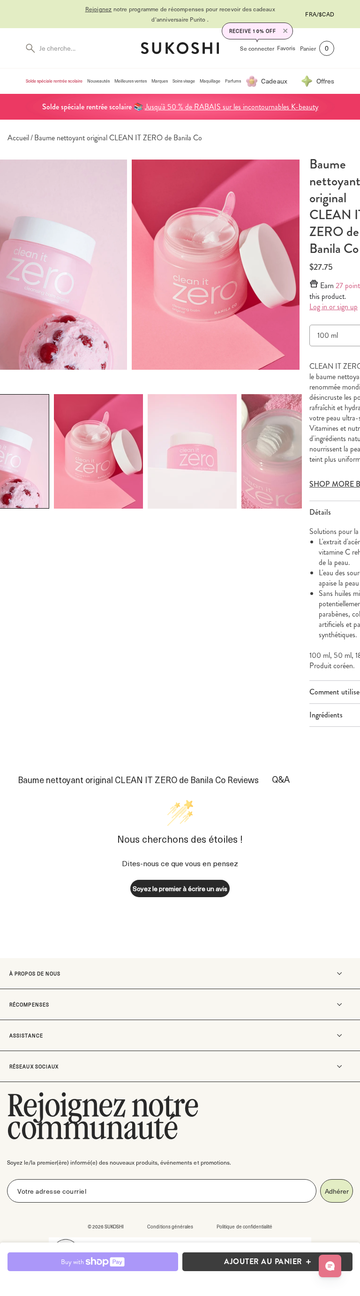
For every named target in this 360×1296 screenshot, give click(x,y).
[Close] (285, 31)
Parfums (233, 81)
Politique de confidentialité (244, 1226)
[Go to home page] (180, 48)
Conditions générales (170, 1226)
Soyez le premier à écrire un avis (180, 888)
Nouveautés (98, 81)
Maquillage (210, 81)
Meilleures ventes (130, 81)
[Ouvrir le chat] (330, 1266)
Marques (159, 81)
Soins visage (183, 81)
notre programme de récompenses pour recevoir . (180, 14)
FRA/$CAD (319, 14)
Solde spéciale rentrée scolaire (54, 81)
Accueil (18, 138)
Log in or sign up (333, 307)
